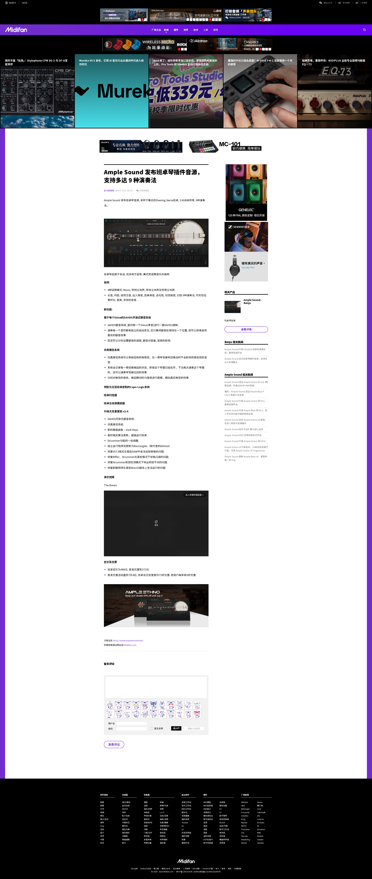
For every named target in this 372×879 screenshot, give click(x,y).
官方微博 (346, 2)
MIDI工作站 (186, 808)
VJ (183, 829)
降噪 (162, 802)
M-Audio (260, 822)
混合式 (125, 819)
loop (102, 825)
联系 (223, 868)
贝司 (102, 808)
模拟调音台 (208, 815)
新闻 (166, 29)
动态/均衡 (223, 825)
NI (258, 825)
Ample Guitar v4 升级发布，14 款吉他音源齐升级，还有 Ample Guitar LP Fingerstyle (246, 448)
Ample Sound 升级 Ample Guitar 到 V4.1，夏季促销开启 (246, 402)
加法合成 (126, 805)
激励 (146, 802)
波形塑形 (126, 832)
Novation (261, 829)
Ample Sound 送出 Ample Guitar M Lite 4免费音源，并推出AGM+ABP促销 (246, 383)
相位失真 (126, 829)
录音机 (163, 832)
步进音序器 (186, 832)
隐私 (229, 868)
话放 (205, 829)
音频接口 (207, 812)
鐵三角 (260, 805)
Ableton (244, 802)
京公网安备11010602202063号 (208, 871)
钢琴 (102, 822)
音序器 (222, 842)
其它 (124, 842)
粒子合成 (126, 815)
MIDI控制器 (208, 805)
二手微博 (363, 2)
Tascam (244, 836)
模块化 (125, 825)
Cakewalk (261, 812)
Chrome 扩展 (207, 868)
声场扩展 (147, 815)
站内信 (24, 2)
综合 (102, 842)
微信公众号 (328, 2)
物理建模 (126, 839)
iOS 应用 (134, 868)
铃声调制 (163, 839)
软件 (186, 29)
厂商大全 (156, 29)
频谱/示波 (164, 805)
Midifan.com (130, 644)
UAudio (260, 839)
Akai (243, 805)
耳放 (205, 832)
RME (259, 832)
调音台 (147, 819)
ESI (258, 815)
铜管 (102, 802)
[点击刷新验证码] (176, 728)
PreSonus (245, 829)
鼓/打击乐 (104, 819)
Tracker (185, 822)
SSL (243, 832)
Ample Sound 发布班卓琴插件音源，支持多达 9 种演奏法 (246, 360)
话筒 (205, 822)
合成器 (222, 802)
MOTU (243, 825)
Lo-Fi (162, 812)
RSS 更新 (196, 868)
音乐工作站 (186, 805)
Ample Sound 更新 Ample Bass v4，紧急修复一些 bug (246, 458)
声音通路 (163, 829)
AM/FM (125, 808)
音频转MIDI (164, 825)
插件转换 (185, 836)
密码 (110, 728)
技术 (196, 29)
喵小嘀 (156, 868)
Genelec (244, 815)
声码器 (147, 836)
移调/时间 (148, 822)
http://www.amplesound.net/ (128, 640)
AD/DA (222, 822)
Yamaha (260, 842)
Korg (243, 819)
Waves (244, 842)
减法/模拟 (126, 802)
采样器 (222, 836)
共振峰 (125, 836)
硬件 (176, 29)
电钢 (102, 812)
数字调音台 (208, 819)
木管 (102, 839)
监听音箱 (207, 836)
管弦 (102, 815)
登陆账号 (12, 2)
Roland (260, 836)
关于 (217, 868)
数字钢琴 (223, 815)
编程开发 (185, 842)
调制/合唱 (164, 819)
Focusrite (245, 812)
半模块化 (126, 822)
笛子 (102, 832)
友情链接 (237, 868)
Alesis (259, 802)
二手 (205, 29)
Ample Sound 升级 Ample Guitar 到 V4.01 (245, 441)
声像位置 (147, 842)
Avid (259, 808)
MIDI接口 (207, 808)
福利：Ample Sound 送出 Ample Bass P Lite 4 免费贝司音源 (244, 393)
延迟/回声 (148, 808)
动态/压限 (164, 815)
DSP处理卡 (208, 839)
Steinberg (245, 839)
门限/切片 (148, 832)
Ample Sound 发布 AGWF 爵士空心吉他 (244, 429)
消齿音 (147, 812)
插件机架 (185, 819)
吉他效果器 (224, 819)
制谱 (183, 839)
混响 (146, 805)
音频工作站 (186, 802)
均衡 (146, 829)
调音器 (163, 842)
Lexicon (260, 819)
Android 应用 (145, 868)
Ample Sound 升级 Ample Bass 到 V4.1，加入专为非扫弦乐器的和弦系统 (246, 412)
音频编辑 (185, 815)
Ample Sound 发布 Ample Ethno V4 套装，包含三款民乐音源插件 (246, 421)
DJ (183, 825)
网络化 (163, 836)
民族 (102, 805)
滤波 (146, 825)
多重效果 (147, 839)
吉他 (102, 829)
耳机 (205, 825)
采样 (124, 812)
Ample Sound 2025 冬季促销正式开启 (243, 435)
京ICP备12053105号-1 (185, 871)
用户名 (111, 723)
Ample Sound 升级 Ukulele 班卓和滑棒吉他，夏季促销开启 (245, 351)
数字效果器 (208, 842)
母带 (162, 808)
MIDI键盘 (207, 802)
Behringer (245, 808)
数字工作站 (224, 829)
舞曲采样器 (224, 839)
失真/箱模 (164, 822)
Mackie (244, 822)
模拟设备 (223, 805)
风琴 (102, 836)
